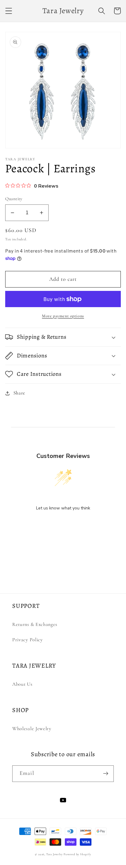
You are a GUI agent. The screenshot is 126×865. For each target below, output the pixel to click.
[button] (9, 11)
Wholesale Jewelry (31, 729)
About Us (22, 684)
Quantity (14, 198)
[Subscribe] (105, 773)
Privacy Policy (27, 640)
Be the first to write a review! (63, 524)
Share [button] (19, 393)
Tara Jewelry (54, 854)
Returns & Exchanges (34, 624)
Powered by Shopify (77, 854)
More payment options (63, 315)
